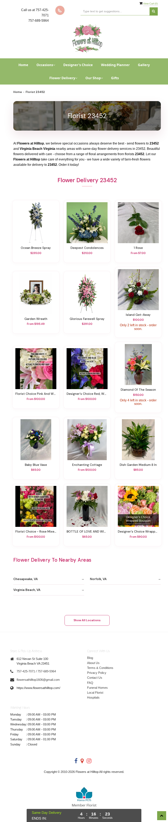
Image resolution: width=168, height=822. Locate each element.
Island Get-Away (138, 315)
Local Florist (95, 692)
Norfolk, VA (98, 579)
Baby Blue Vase (36, 465)
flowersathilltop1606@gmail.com (38, 679)
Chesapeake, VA (25, 579)
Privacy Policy (96, 672)
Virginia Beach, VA (26, 590)
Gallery (144, 65)
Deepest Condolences (87, 248)
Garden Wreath (35, 319)
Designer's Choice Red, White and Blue (87, 394)
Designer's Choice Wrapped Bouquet (138, 532)
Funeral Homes (97, 687)
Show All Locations (87, 620)
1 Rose (138, 248)
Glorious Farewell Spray (87, 319)
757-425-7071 (26, 671)
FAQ (90, 682)
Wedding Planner (115, 65)
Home (23, 65)
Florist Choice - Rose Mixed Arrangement (35, 532)
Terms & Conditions (100, 668)
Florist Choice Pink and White (35, 394)
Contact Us (94, 677)
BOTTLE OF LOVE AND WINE (87, 532)
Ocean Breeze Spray (36, 248)
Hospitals (93, 697)
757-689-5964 (46, 671)
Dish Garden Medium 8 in (138, 465)
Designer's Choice (78, 65)
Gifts (115, 78)
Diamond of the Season (138, 390)
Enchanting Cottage (87, 465)
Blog (90, 657)
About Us (93, 663)
